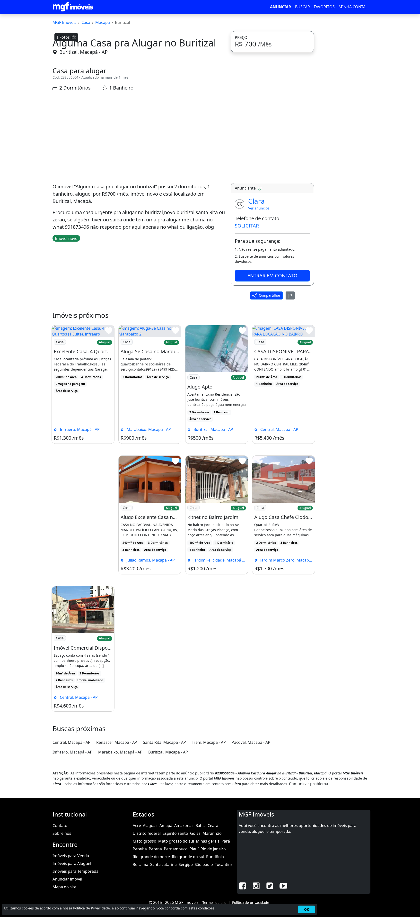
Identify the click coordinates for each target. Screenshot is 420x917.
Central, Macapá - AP (71, 742)
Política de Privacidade (91, 908)
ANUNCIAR (280, 6)
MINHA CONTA (352, 6)
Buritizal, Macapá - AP (83, 52)
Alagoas (150, 825)
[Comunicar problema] (290, 295)
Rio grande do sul (188, 856)
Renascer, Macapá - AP (116, 742)
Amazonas (183, 825)
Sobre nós (61, 833)
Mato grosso (144, 841)
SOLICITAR (247, 225)
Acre (137, 825)
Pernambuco (176, 849)
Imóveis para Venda (70, 855)
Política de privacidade (250, 902)
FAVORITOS (324, 6)
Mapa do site (64, 887)
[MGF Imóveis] (72, 7)
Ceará (213, 825)
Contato (59, 825)
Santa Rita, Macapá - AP (164, 742)
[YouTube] (283, 885)
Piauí (194, 849)
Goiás (195, 833)
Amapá (165, 825)
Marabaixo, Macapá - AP (120, 752)
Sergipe (186, 864)
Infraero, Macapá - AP (72, 752)
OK (306, 909)
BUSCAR (302, 6)
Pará (225, 841)
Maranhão (212, 833)
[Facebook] (242, 885)
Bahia (200, 825)
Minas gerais (207, 841)
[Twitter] (270, 885)
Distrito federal (147, 833)
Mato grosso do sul (176, 841)
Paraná (155, 849)
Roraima (140, 864)
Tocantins (224, 864)
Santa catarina (163, 864)
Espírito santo (175, 833)
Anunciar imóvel (67, 879)
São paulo (204, 864)
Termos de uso (214, 902)
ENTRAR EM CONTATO (272, 275)
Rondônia (215, 856)
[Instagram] (256, 885)
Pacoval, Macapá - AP (251, 742)
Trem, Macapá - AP (209, 742)
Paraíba (140, 849)
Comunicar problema (308, 783)
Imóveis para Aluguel (71, 863)
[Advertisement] (138, 137)
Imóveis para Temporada (75, 871)
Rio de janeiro (213, 849)
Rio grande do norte (151, 856)
